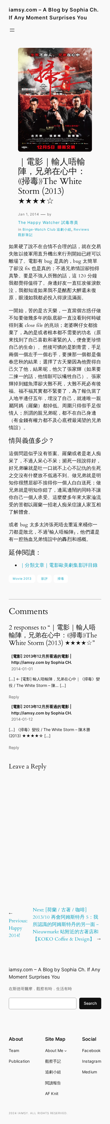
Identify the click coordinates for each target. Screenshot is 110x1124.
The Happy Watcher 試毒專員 (48, 222)
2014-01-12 (22, 719)
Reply (14, 696)
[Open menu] (12, 30)
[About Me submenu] (65, 1050)
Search (90, 1003)
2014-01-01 (22, 668)
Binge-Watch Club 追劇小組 (47, 229)
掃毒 (61, 579)
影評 (44, 579)
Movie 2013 (22, 579)
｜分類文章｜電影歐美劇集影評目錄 (59, 565)
